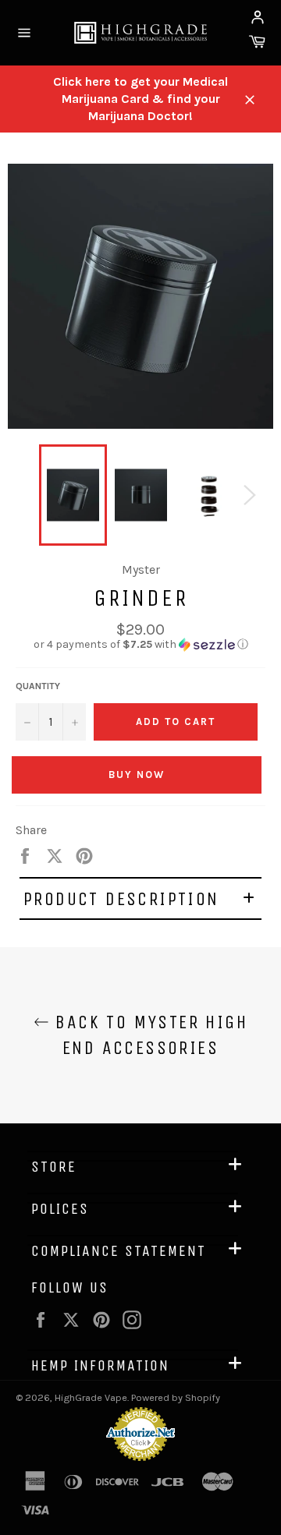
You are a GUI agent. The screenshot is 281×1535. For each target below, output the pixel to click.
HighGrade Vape (91, 1397)
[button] (140, 645)
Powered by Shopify (175, 1397)
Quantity (38, 686)
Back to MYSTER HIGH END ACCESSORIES (148, 1035)
